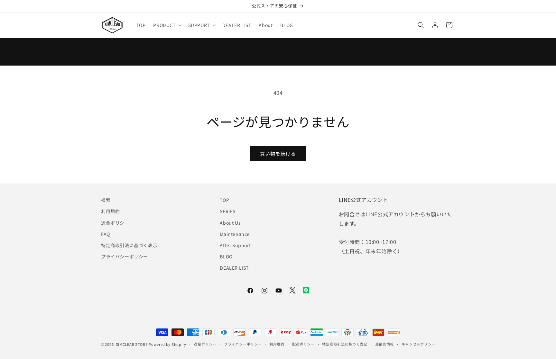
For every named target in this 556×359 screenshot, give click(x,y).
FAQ (105, 234)
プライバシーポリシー (124, 256)
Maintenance (235, 234)
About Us (230, 223)
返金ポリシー (115, 223)
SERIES (228, 211)
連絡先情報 (384, 343)
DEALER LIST (234, 268)
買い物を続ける (278, 153)
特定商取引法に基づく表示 (129, 245)
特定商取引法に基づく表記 (344, 343)
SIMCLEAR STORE (132, 344)
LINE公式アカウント (363, 199)
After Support (235, 245)
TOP (224, 200)
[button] (166, 25)
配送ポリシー (303, 343)
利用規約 (110, 211)
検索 (105, 200)
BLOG (226, 256)
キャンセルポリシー (418, 343)
